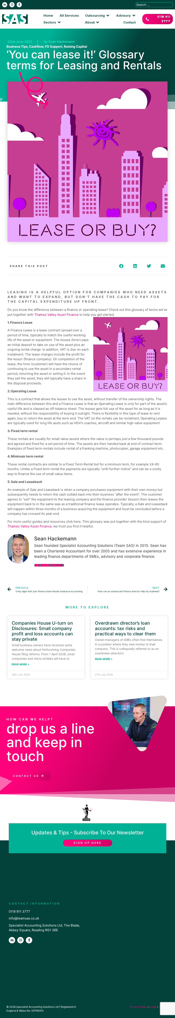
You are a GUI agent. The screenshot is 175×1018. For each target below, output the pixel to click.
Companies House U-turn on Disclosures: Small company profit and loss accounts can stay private (42, 631)
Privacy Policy (138, 1006)
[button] (97, 15)
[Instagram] (12, 4)
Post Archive (49, 565)
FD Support (53, 46)
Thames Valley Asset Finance (56, 315)
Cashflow (36, 46)
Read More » (20, 664)
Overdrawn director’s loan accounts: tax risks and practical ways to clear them (125, 628)
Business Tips (17, 46)
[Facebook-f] (19, 4)
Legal (153, 1006)
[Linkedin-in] (4, 4)
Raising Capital (75, 46)
